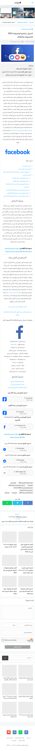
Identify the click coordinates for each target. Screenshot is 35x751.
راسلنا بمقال (22, 741)
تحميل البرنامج (27, 175)
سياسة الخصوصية (19, 738)
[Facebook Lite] (5, 428)
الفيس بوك (13, 483)
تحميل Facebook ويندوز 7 (17, 384)
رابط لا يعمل (10, 738)
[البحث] (5, 658)
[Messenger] (5, 451)
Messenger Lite (21, 472)
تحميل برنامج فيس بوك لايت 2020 (17, 485)
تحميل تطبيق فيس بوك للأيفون (21, 181)
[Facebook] (5, 401)
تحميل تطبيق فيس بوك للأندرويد (20, 178)
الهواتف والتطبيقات (26, 29)
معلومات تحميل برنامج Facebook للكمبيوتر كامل (16, 172)
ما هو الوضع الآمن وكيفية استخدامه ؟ (17, 14)
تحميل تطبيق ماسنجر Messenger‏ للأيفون (18, 193)
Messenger (20, 448)
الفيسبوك (30, 485)
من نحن (28, 738)
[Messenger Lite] (5, 474)
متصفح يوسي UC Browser (17, 130)
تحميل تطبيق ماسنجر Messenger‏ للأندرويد (17, 190)
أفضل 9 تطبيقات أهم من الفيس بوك (17, 307)
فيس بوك (14, 493)
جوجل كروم (29, 130)
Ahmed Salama (28, 42)
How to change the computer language (6, 14)
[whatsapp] (20, 732)
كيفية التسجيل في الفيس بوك (13, 292)
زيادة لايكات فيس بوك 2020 (25, 493)
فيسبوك (7, 493)
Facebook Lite (20, 425)
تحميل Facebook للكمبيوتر (17, 381)
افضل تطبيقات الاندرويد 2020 (25, 483)
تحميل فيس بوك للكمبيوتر (26, 490)
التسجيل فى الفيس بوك (25, 169)
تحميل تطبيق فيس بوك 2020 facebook (23, 488)
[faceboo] (26, 732)
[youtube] (9, 732)
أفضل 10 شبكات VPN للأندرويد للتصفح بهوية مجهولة (29, 14)
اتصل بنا (14, 741)
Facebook (13, 344)
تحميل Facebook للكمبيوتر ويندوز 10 (17, 387)
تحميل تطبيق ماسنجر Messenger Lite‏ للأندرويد (16, 196)
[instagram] (14, 732)
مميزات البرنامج (27, 166)
